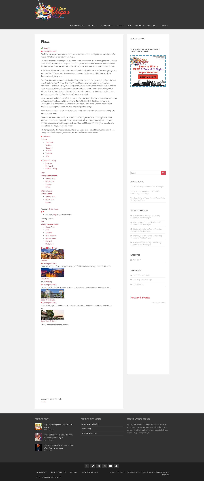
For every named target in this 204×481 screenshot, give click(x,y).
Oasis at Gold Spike (48, 300)
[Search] (163, 173)
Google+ (49, 148)
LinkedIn (48, 153)
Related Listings (51, 169)
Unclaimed (49, 244)
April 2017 (137, 260)
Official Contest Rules (89, 472)
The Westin (45, 279)
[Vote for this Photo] (42, 212)
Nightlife (138, 25)
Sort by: (49, 175)
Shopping (164, 25)
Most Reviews (50, 235)
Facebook (49, 142)
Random (48, 184)
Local (129, 25)
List (44, 248)
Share (44, 139)
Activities (91, 25)
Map (55, 248)
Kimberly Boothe (139, 229)
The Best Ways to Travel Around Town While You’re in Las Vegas (147, 199)
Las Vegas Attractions (142, 275)
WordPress (165, 475)
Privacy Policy (41, 472)
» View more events (158, 302)
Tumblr (48, 151)
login (55, 214)
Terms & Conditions (58, 472)
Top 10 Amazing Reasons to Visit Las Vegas (147, 186)
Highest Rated (50, 238)
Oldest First (49, 181)
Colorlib (158, 472)
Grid (49, 248)
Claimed (48, 241)
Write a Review (47, 191)
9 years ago (53, 209)
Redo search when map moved (55, 325)
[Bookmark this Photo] (43, 212)
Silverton (44, 260)
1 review (48, 281)
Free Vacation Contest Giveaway (48, 477)
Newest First (50, 178)
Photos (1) (49, 166)
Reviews (48, 163)
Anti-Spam (73, 472)
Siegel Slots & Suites (48, 321)
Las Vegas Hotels (49, 51)
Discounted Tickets (77, 25)
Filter (43, 173)
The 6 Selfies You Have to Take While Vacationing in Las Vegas (144, 192)
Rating (47, 187)
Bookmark (46, 136)
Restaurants (152, 25)
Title (47, 230)
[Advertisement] (148, 129)
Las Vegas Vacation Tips (143, 280)
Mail (47, 156)
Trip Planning (138, 284)
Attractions (105, 25)
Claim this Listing (49, 160)
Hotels (118, 25)
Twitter (48, 145)
